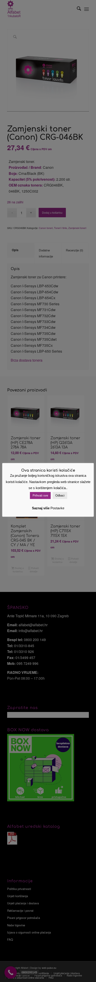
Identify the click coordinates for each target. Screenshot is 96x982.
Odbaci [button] (60, 495)
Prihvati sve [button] (40, 495)
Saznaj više (41, 508)
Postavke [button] (57, 508)
